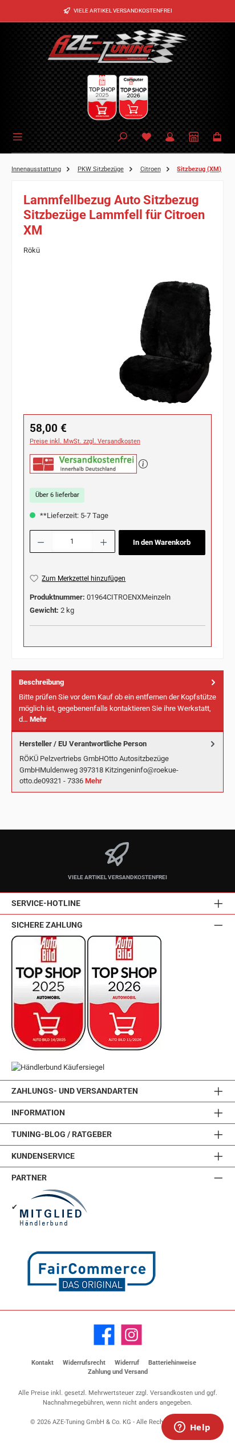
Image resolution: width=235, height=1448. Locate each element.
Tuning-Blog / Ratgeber (61, 1134)
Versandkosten (171, 1393)
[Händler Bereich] (194, 138)
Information (38, 1113)
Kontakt (42, 1362)
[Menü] (19, 136)
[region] (117, 343)
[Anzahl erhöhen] (104, 541)
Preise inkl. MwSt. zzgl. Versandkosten (85, 441)
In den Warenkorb (162, 542)
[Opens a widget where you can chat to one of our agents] (192, 1428)
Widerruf (127, 1362)
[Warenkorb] (217, 138)
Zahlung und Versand (118, 1372)
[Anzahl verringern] (40, 541)
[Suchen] (123, 138)
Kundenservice (43, 1156)
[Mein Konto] (170, 138)
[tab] (117, 700)
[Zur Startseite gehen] (117, 45)
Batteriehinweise (172, 1362)
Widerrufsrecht (84, 1362)
